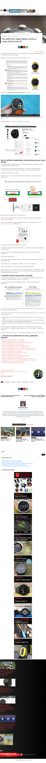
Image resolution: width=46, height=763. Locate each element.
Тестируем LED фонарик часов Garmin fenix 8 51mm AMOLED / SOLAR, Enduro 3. (17, 342)
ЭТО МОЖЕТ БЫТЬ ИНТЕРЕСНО (19, 424)
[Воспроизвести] (2, 115)
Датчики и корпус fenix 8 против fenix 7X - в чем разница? (13, 339)
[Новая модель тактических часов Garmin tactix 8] (7, 682)
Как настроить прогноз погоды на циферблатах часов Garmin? (7, 708)
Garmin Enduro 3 (34, 437)
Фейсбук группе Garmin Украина (10, 308)
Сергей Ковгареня (23, 407)
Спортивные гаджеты (4, 437)
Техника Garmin (7, 34)
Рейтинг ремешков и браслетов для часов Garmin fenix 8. (13, 343)
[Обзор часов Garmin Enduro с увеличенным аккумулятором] (23, 565)
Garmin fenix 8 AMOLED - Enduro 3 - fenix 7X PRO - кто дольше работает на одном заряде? (19, 359)
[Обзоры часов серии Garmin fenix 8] (23, 502)
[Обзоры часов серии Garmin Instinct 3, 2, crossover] (23, 523)
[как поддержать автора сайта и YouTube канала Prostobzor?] (38, 374)
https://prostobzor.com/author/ (23, 409)
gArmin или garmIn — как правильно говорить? (12, 460)
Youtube (44, 7)
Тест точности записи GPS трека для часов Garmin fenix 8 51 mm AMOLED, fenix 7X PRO (19, 349)
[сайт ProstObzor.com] (4, 10)
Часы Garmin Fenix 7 (19, 437)
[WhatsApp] (27, 47)
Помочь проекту (6, 376)
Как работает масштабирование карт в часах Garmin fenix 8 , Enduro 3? (16, 355)
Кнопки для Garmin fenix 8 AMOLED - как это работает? (12, 357)
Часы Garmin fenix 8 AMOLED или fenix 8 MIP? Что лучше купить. (14, 352)
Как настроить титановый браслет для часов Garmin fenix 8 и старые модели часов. (18, 348)
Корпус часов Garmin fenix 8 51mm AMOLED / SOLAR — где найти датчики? (34, 396)
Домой (3, 34)
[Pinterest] (24, 47)
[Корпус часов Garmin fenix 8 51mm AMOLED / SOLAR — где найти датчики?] (23, 432)
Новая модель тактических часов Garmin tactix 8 (12, 462)
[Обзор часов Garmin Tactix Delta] (23, 586)
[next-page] (3, 443)
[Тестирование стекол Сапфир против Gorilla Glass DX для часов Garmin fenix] (23, 627)
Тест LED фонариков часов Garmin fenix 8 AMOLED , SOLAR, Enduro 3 (10, 396)
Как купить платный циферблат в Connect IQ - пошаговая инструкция (15, 346)
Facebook (38, 7)
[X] (22, 47)
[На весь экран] (38, 115)
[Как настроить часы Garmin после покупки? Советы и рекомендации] (23, 544)
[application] (20, 106)
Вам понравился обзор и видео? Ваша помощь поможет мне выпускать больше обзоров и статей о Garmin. (14, 371)
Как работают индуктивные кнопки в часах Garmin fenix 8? (13, 341)
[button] (44, 14)
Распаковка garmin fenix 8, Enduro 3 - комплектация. (12, 351)
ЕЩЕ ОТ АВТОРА (30, 424)
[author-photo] (23, 403)
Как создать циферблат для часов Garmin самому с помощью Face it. (15, 345)
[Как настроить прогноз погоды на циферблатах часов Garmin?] (7, 700)
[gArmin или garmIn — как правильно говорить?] (8, 432)
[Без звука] (36, 115)
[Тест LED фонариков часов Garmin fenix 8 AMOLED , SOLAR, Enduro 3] (38, 432)
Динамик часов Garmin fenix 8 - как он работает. (11, 354)
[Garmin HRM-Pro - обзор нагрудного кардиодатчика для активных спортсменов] (23, 648)
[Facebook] (36, 8)
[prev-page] (1, 443)
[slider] (19, 115)
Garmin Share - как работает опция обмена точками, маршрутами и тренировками (18, 358)
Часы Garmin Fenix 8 (14, 36)
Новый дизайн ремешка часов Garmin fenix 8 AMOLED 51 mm (14, 361)
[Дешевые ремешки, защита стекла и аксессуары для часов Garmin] (23, 482)
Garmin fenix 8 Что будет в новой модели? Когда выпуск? (13, 362)
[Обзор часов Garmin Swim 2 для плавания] (23, 607)
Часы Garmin (9, 36)
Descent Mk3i (13, 121)
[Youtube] (42, 8)
